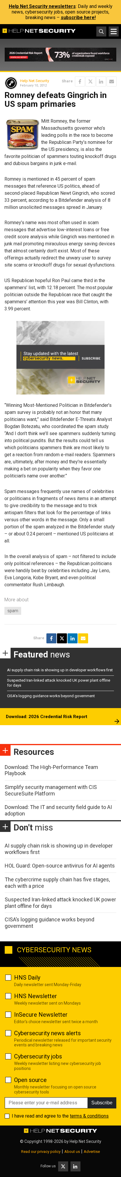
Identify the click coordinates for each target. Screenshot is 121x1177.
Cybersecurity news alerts (47, 1033)
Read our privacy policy (40, 1151)
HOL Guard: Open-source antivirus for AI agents (60, 866)
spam (12, 610)
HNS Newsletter (35, 996)
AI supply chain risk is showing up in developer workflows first (60, 670)
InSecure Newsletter (41, 1014)
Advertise (92, 1151)
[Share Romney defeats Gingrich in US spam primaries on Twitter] (90, 81)
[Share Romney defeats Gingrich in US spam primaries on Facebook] (80, 81)
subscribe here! (78, 17)
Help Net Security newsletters (42, 6)
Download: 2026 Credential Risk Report (46, 716)
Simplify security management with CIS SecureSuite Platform (51, 790)
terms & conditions (89, 1116)
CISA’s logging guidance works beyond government (51, 696)
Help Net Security (34, 81)
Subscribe (101, 1102)
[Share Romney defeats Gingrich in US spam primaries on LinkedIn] (101, 81)
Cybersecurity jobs (38, 1056)
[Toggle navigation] (114, 31)
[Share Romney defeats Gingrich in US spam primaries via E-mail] (112, 81)
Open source (30, 1079)
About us (72, 1151)
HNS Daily (27, 977)
